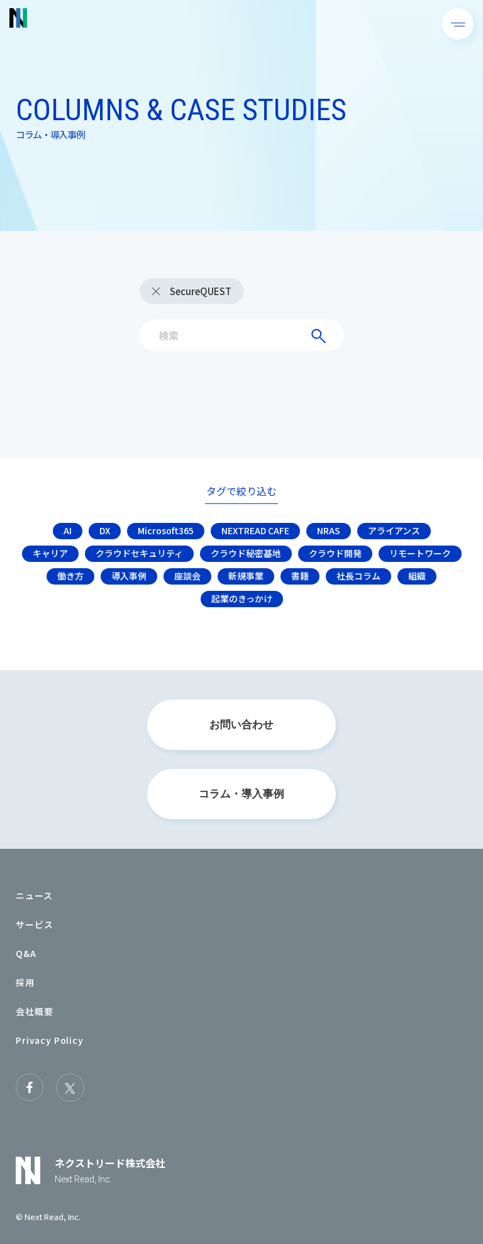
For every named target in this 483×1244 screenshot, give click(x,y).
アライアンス (394, 530)
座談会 (187, 575)
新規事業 (246, 575)
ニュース (34, 895)
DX (104, 530)
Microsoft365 (166, 530)
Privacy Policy (50, 1040)
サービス (34, 924)
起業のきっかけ (241, 598)
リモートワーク (420, 553)
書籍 (300, 575)
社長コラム (358, 575)
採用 (25, 982)
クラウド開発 (335, 553)
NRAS (328, 530)
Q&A (26, 953)
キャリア (50, 553)
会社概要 (34, 1011)
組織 (417, 575)
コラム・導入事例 (241, 794)
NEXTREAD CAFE (255, 530)
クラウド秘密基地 (246, 553)
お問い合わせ (241, 725)
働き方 (70, 575)
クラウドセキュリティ (139, 553)
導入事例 (129, 575)
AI (68, 530)
